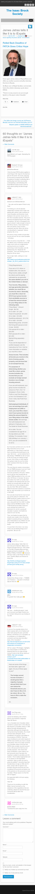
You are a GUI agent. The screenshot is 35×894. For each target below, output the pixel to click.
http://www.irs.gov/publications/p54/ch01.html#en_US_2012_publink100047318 (18, 260)
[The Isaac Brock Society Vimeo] (31, 5)
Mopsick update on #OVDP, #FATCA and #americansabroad (20, 125)
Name (5, 844)
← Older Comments (8, 144)
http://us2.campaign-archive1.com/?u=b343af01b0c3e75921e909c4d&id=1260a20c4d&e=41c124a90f (18, 657)
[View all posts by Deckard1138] (26, 36)
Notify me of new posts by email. (14, 873)
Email (5, 851)
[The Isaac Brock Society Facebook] (28, 5)
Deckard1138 (21, 36)
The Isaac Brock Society (17, 12)
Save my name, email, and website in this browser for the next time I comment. (17, 866)
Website (5, 857)
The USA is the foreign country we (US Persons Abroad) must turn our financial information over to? (17, 121)
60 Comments (25, 37)
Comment (6, 827)
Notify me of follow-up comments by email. (17, 869)
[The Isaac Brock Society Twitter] (33, 5)
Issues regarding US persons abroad (12, 37)
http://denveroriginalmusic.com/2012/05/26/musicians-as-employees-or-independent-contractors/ (18, 643)
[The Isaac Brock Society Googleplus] (25, 5)
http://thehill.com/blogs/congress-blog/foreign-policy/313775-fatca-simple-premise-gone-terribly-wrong (18, 562)
